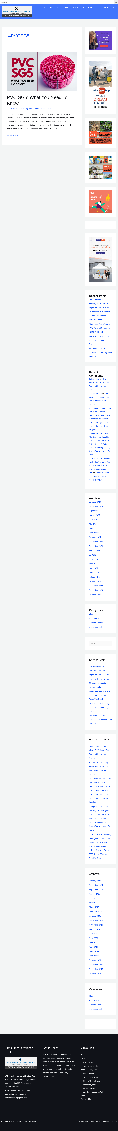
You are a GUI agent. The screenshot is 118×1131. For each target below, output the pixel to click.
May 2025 (93, 524)
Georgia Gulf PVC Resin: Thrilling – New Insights (100, 426)
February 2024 (95, 577)
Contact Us (107, 7)
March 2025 (94, 528)
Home (43, 7)
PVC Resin (34, 109)
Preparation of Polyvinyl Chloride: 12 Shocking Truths (99, 340)
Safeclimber (94, 379)
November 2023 (96, 590)
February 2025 (95, 533)
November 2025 (96, 506)
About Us (92, 7)
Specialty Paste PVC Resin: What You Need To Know (99, 476)
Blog (53, 7)
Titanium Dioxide (96, 623)
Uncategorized (95, 627)
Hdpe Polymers (90, 1085)
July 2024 (93, 555)
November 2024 (96, 546)
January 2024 (95, 581)
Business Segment (71, 7)
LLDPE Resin (89, 1088)
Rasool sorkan (95, 394)
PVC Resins (88, 1074)
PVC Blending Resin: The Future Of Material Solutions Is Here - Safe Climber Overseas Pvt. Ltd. (100, 415)
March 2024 (94, 572)
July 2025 (93, 519)
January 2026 (95, 502)
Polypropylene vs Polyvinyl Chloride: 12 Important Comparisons (99, 303)
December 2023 (96, 586)
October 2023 (95, 594)
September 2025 (96, 511)
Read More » (12, 135)
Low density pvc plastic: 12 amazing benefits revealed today (99, 316)
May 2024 (93, 564)
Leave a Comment (15, 109)
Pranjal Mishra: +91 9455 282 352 (19, 1090)
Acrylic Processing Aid (93, 1092)
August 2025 (94, 515)
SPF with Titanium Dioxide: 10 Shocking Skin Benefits (100, 353)
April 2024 (93, 568)
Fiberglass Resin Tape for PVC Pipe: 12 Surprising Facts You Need (100, 328)
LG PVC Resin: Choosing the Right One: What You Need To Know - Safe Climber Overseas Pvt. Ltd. (100, 466)
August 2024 (94, 550)
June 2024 (93, 559)
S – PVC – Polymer (91, 1081)
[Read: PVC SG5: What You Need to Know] (42, 71)
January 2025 (95, 537)
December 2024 (96, 542)
